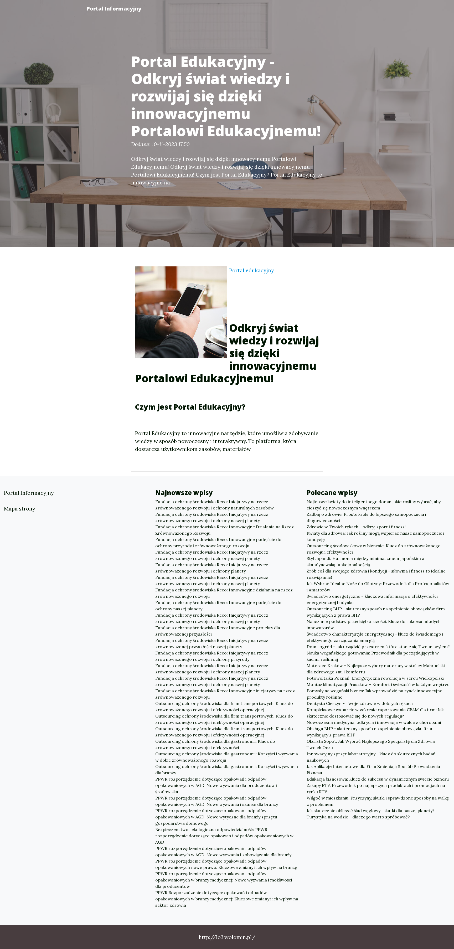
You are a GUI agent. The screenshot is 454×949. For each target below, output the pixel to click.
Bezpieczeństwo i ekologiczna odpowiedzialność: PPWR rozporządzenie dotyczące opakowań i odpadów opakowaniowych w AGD (224, 836)
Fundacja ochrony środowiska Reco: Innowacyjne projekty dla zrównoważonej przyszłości (217, 631)
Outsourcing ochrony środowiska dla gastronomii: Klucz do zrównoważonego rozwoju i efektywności (215, 744)
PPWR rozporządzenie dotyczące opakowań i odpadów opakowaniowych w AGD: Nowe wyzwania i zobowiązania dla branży (223, 851)
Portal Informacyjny (113, 8)
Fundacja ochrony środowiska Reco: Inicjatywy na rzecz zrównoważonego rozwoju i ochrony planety (211, 568)
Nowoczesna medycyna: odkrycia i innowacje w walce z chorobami (374, 722)
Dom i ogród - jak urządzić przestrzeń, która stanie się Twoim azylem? (378, 646)
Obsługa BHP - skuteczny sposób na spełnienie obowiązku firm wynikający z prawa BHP (369, 731)
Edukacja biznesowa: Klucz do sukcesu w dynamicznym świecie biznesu (378, 779)
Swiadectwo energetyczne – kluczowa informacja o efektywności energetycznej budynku (372, 599)
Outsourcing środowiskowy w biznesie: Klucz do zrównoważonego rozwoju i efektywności (374, 549)
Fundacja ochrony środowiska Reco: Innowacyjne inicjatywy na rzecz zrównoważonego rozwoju (225, 694)
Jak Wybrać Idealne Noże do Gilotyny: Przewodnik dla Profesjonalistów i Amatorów (378, 586)
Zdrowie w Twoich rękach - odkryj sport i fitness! (356, 526)
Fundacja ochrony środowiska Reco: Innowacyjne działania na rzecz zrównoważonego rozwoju (224, 593)
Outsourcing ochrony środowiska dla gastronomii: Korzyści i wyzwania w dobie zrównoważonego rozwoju (226, 757)
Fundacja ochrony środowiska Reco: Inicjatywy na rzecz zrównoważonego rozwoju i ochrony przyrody (211, 656)
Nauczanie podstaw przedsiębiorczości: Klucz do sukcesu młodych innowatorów (374, 624)
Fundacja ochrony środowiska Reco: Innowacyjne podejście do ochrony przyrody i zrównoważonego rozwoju (218, 542)
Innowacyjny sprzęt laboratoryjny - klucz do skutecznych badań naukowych (371, 757)
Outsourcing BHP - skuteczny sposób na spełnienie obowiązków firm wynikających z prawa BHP (376, 612)
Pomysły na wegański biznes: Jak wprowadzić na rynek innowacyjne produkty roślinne (374, 694)
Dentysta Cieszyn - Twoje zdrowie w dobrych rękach (360, 703)
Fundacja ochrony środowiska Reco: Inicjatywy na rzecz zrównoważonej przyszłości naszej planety (211, 643)
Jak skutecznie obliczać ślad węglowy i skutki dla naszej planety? (371, 810)
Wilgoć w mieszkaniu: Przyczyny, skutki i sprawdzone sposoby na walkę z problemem (378, 801)
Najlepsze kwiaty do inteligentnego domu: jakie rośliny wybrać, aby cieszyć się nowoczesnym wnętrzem (374, 504)
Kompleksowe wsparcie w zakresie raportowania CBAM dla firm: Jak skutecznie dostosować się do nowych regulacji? (375, 713)
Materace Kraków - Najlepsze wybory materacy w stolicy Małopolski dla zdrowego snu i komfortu (376, 668)
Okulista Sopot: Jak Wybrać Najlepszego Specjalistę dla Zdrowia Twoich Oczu (371, 744)
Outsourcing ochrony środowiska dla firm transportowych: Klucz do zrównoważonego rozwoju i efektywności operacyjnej (224, 706)
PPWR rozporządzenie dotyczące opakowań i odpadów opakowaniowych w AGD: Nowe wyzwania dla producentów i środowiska (216, 785)
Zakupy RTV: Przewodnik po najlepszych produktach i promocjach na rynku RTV (376, 788)
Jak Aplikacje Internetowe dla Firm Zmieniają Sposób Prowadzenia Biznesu (373, 769)
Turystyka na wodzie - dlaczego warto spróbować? (358, 816)
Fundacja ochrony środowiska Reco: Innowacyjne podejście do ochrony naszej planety (218, 605)
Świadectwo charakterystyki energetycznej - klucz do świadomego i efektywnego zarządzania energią (375, 637)
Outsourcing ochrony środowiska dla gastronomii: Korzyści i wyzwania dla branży (226, 769)
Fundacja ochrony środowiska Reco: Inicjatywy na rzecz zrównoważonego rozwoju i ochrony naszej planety (211, 517)
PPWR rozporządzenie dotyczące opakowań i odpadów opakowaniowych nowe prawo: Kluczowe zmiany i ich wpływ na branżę (226, 864)
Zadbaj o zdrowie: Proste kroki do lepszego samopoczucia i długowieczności (366, 517)
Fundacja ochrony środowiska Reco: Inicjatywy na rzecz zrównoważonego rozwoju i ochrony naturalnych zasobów (214, 504)
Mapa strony (19, 508)
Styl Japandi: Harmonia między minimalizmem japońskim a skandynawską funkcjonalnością (365, 561)
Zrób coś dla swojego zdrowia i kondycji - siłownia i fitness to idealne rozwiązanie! (376, 574)
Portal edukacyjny (251, 270)
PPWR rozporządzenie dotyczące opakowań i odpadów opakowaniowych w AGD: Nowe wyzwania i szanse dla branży (216, 801)
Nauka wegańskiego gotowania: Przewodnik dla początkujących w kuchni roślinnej (373, 656)
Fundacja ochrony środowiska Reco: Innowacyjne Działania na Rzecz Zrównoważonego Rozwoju (224, 530)
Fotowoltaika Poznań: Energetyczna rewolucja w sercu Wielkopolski (375, 678)
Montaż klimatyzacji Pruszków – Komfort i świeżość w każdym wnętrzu (378, 684)
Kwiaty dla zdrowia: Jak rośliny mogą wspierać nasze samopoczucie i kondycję (375, 536)
